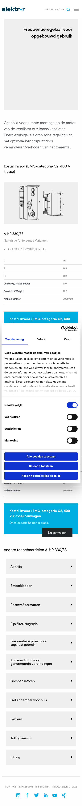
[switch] (72, 417)
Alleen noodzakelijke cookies (41, 476)
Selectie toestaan (41, 466)
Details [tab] (41, 339)
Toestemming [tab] (14, 339)
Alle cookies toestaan (41, 456)
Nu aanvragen (57, 532)
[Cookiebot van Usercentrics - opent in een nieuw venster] (61, 328)
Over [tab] (67, 339)
